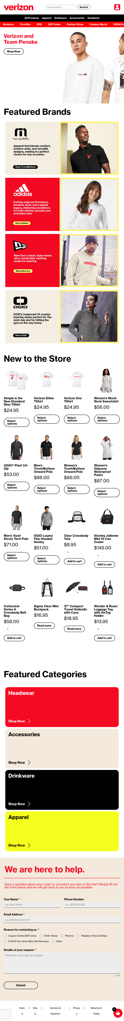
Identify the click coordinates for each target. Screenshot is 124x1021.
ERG (39, 24)
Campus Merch (98, 24)
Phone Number (74, 899)
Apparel (46, 17)
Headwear (94, 17)
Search (84, 7)
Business (8, 24)
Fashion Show (75, 24)
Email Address (14, 914)
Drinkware (60, 17)
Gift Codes (54, 24)
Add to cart (74, 561)
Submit (21, 985)
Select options (12, 422)
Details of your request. (20, 950)
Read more (44, 625)
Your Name (12, 899)
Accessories (77, 17)
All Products (31, 17)
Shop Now (13, 51)
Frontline (25, 24)
